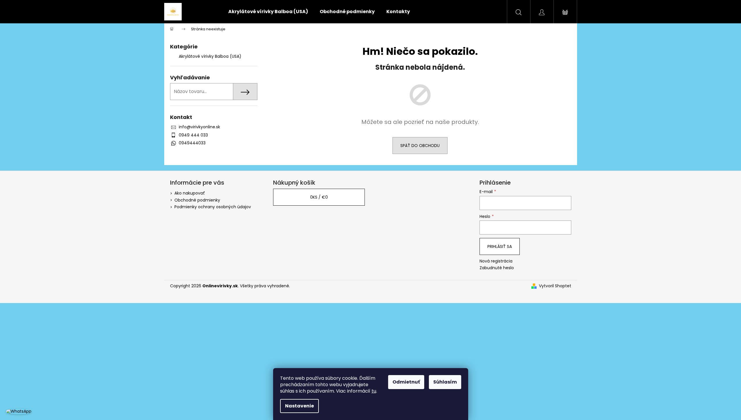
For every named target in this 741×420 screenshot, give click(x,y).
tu (374, 391)
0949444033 (192, 143)
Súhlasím (445, 382)
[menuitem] (268, 11)
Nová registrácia (496, 261)
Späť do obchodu (420, 145)
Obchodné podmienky (197, 200)
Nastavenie (299, 405)
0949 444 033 (193, 135)
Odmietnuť (406, 382)
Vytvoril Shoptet (555, 286)
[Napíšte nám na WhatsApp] (18, 411)
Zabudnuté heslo (497, 268)
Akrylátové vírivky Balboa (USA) (210, 56)
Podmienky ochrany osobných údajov (212, 207)
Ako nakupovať (189, 193)
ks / (319, 197)
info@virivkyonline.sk (199, 127)
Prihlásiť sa (499, 246)
